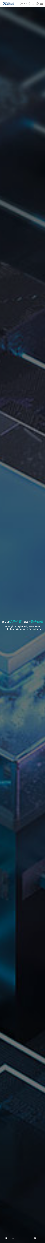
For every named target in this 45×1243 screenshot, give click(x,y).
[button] (9, 1238)
